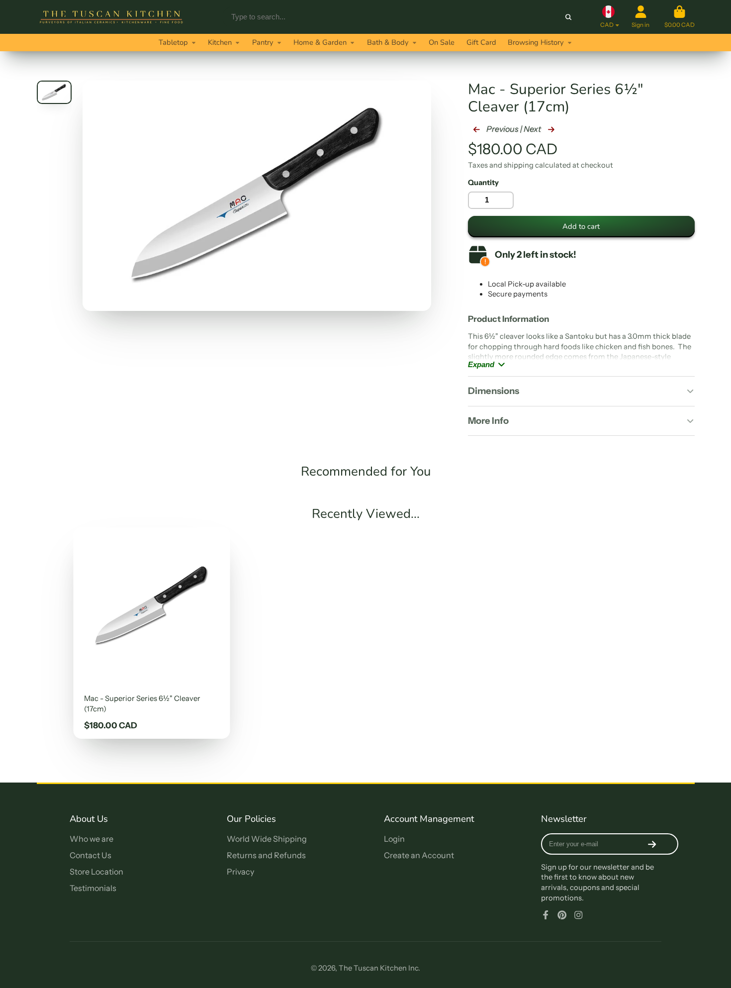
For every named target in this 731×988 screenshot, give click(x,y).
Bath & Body (388, 42)
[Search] (568, 16)
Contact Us (90, 855)
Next (533, 129)
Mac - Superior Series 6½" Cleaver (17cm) (151, 633)
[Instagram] (578, 914)
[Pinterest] (561, 914)
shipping (519, 165)
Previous (502, 129)
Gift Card (481, 42)
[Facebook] (545, 914)
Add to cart (581, 226)
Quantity (483, 182)
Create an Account (419, 855)
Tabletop (173, 42)
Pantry (263, 42)
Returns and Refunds (266, 855)
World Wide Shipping (267, 839)
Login (394, 839)
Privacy (240, 872)
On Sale (442, 42)
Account (640, 16)
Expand (481, 365)
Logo (111, 17)
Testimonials (93, 888)
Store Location (96, 872)
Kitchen (220, 42)
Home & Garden (320, 42)
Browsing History (536, 42)
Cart (679, 16)
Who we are (91, 839)
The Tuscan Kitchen (373, 968)
